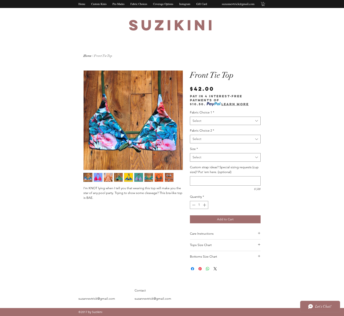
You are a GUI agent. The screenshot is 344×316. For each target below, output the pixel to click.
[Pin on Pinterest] (200, 268)
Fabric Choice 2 (202, 130)
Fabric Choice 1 (202, 112)
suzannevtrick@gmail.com (238, 4)
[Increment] (205, 205)
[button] (263, 4)
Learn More (235, 104)
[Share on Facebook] (192, 268)
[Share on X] (215, 268)
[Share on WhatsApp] (207, 268)
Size (194, 149)
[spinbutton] (199, 205)
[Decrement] (193, 205)
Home (87, 56)
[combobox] (225, 121)
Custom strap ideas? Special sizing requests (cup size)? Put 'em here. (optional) (224, 169)
